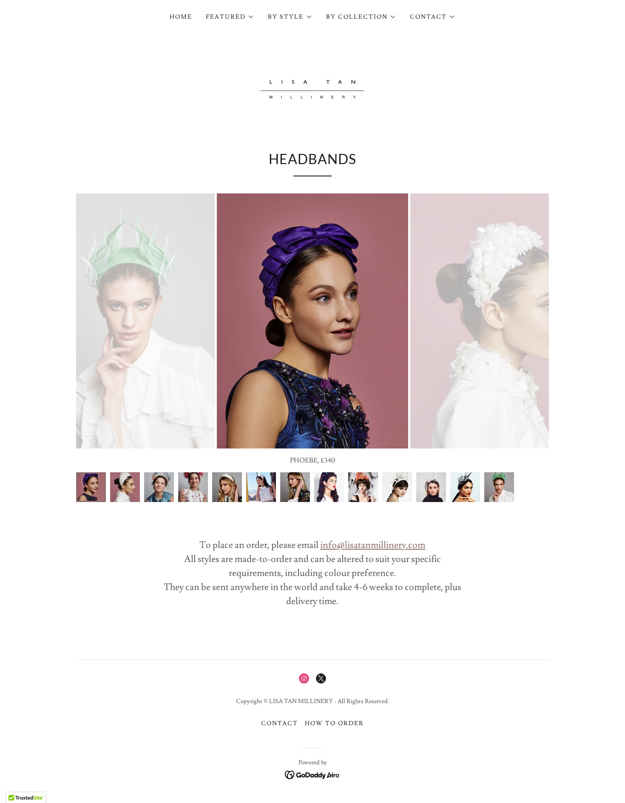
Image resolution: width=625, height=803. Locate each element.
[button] (230, 17)
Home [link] (181, 17)
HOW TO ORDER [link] (334, 723)
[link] (312, 83)
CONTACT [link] (279, 723)
